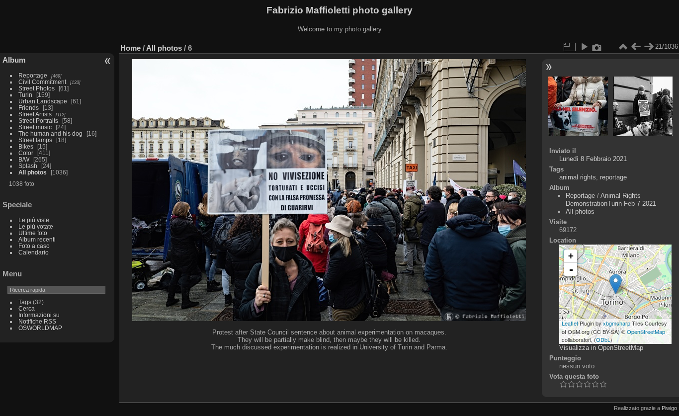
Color (25, 153)
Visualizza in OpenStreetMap (601, 347)
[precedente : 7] (635, 46)
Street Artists (35, 114)
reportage (613, 177)
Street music (35, 127)
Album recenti (37, 239)
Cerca (26, 308)
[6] (615, 284)
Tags (24, 302)
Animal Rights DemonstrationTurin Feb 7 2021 (611, 199)
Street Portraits (38, 120)
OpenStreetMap (646, 331)
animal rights (577, 177)
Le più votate (35, 226)
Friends (28, 107)
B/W (23, 159)
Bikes (25, 146)
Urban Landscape (42, 101)
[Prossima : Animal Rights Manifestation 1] (648, 46)
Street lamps (35, 140)
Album (13, 60)
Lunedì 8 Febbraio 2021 (593, 159)
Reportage (32, 75)
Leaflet (570, 323)
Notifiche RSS (37, 321)
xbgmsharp (616, 323)
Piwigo (669, 408)
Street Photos (36, 88)
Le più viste (33, 220)
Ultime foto (32, 233)
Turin (25, 94)
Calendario (33, 252)
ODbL (603, 339)
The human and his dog (50, 133)
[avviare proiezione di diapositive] (584, 46)
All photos (32, 172)
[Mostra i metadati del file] (597, 46)
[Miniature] (622, 46)
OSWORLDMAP (40, 328)
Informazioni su (39, 315)
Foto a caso (34, 246)
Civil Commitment (42, 82)
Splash (27, 166)
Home (130, 48)
